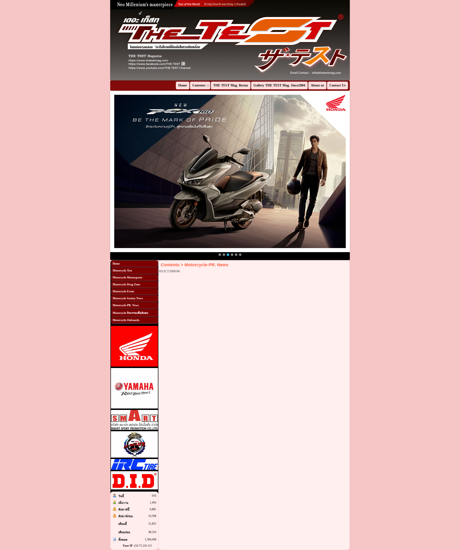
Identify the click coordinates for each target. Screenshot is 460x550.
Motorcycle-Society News (128, 298)
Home (116, 263)
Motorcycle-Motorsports (127, 277)
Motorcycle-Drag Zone (126, 284)
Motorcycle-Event (123, 291)
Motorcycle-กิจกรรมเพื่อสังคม (130, 313)
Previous (103, 40)
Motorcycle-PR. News (126, 305)
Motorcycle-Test (122, 270)
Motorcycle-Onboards (126, 320)
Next (357, 40)
